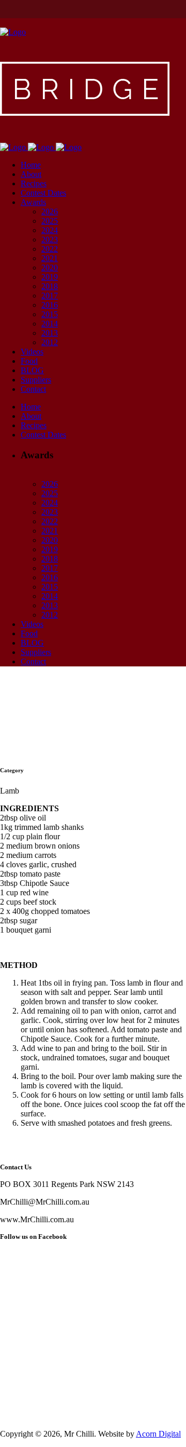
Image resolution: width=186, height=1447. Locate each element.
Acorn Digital (158, 1433)
